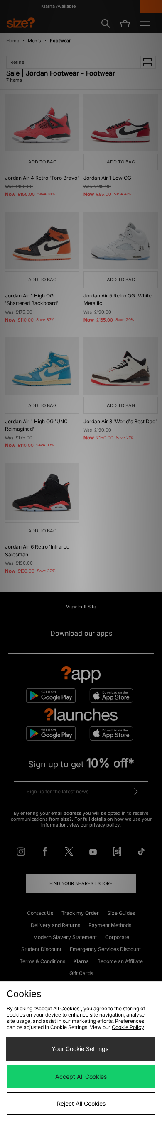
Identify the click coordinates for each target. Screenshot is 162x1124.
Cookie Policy (128, 1027)
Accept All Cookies (81, 1076)
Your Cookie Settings (80, 1048)
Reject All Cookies (81, 1103)
